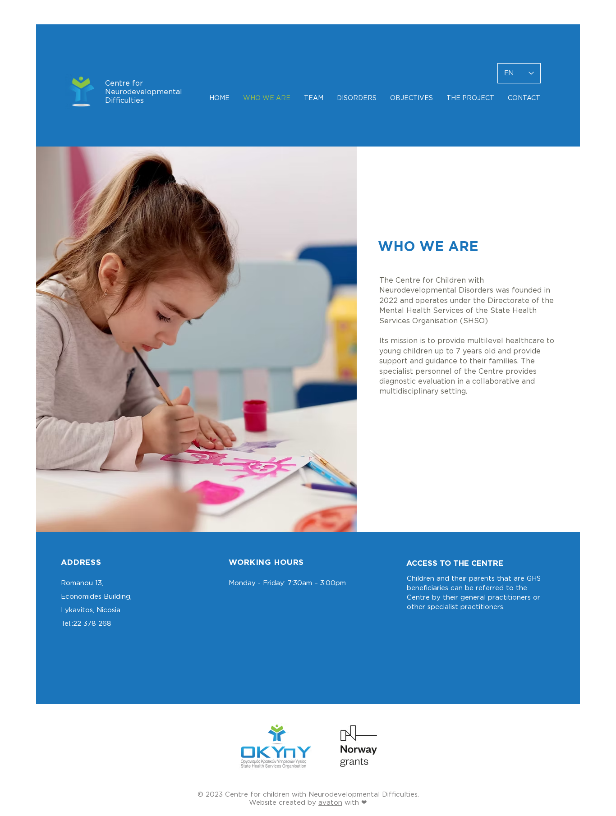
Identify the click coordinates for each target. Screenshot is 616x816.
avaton (330, 802)
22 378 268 (92, 623)
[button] (313, 98)
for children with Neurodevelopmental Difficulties (334, 794)
